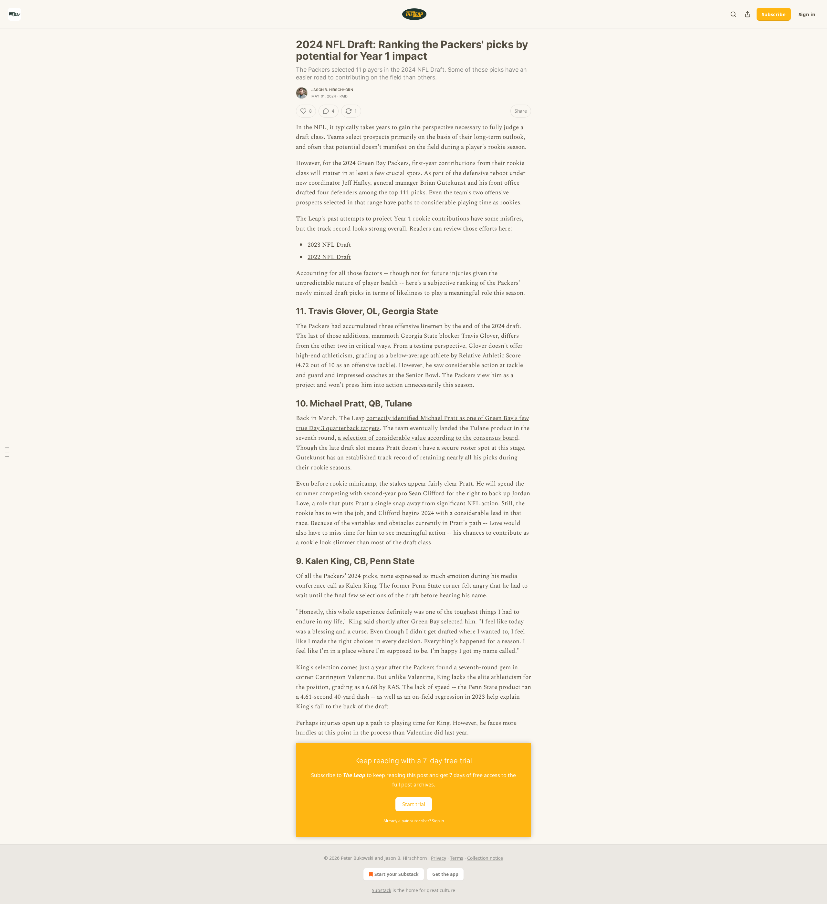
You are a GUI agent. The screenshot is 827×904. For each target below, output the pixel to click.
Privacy (438, 858)
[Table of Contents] (7, 452)
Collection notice (485, 858)
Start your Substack (396, 874)
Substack (381, 890)
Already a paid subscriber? (413, 821)
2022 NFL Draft (329, 257)
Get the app (445, 874)
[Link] (287, 311)
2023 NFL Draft (329, 245)
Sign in (807, 14)
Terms (456, 858)
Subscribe (774, 14)
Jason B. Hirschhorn (332, 89)
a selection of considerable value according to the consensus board (428, 438)
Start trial (413, 803)
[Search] (733, 14)
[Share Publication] (747, 14)
